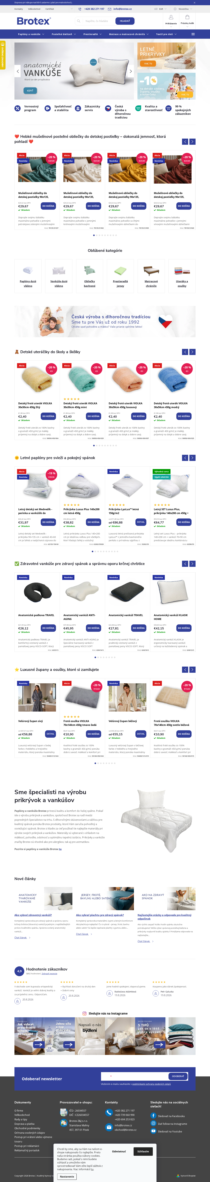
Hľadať (125, 21)
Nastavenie (67, 1176)
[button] (17, 71)
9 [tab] (116, 235)
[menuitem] (31, 34)
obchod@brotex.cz (125, 1130)
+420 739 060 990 (125, 1115)
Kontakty (18, 9)
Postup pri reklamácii (26, 1146)
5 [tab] (105, 235)
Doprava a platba (24, 1124)
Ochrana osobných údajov (29, 1132)
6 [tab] (108, 235)
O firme (18, 1110)
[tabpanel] (37, 190)
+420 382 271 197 (125, 1110)
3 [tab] (99, 235)
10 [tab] (117, 551)
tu (92, 1169)
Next (192, 142)
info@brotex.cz (123, 1125)
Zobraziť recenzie (49, 973)
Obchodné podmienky (27, 1128)
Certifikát (50, 9)
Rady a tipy (20, 1119)
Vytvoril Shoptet (188, 1175)
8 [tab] (113, 235)
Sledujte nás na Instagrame (108, 1013)
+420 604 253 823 (125, 1119)
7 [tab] (110, 235)
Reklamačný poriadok (26, 1150)
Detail (141, 522)
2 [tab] (96, 235)
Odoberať (178, 1076)
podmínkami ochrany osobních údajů (151, 1084)
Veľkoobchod (34, 9)
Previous (185, 142)
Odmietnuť (119, 1151)
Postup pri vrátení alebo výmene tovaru (33, 1139)
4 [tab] (102, 235)
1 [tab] (94, 235)
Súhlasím (143, 1151)
